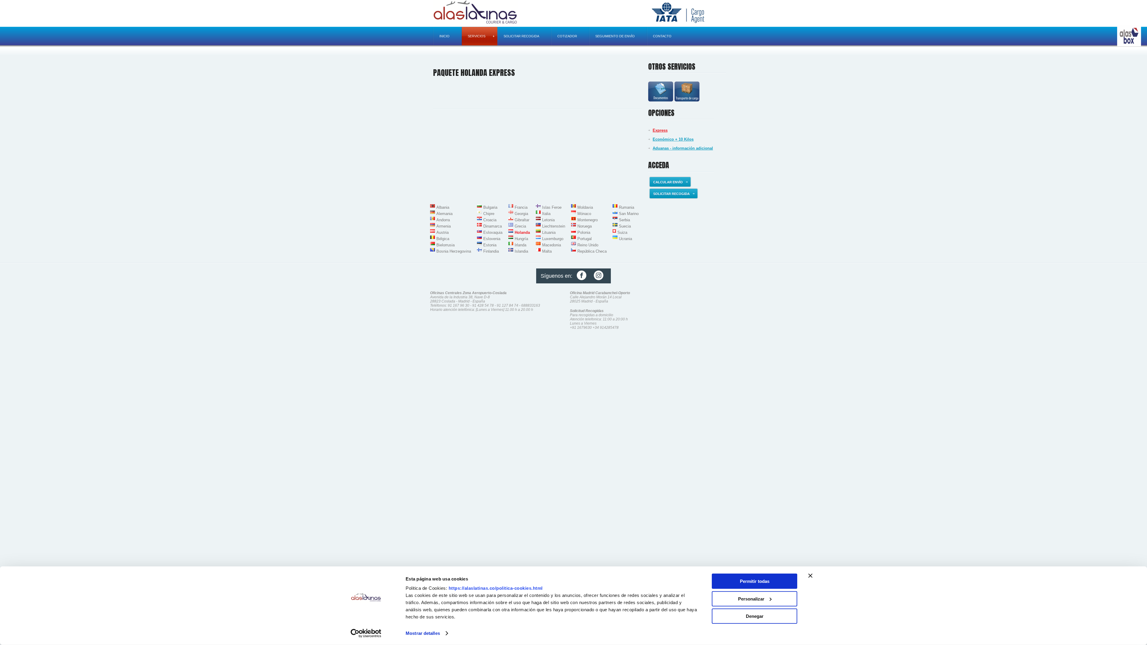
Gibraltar (522, 220)
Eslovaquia (492, 232)
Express (660, 130)
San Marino (629, 213)
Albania (442, 207)
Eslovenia (491, 238)
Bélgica (442, 238)
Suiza (622, 232)
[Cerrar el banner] (810, 576)
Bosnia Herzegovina (453, 251)
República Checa (592, 251)
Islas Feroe (552, 207)
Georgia (521, 213)
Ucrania (625, 238)
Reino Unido (587, 245)
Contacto (662, 36)
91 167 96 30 (458, 305)
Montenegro (587, 220)
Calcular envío (668, 182)
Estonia (489, 245)
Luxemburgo (552, 238)
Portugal (584, 238)
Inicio (444, 36)
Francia (521, 207)
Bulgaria (490, 207)
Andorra (443, 220)
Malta (547, 251)
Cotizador (567, 36)
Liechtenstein (553, 226)
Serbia (624, 220)
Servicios (476, 36)
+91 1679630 (581, 327)
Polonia (583, 232)
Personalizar (751, 598)
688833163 (530, 305)
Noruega (584, 226)
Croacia (489, 220)
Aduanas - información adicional (683, 148)
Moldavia (585, 207)
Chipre (488, 213)
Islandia (521, 251)
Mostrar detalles (423, 633)
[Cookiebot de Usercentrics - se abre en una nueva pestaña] (366, 633)
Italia (546, 213)
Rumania (626, 207)
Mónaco (584, 213)
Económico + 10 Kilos (673, 139)
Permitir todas (754, 581)
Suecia (625, 226)
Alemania (444, 213)
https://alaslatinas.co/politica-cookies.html (496, 588)
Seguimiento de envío (615, 36)
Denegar (754, 616)
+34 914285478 (606, 327)
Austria (442, 232)
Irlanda (520, 245)
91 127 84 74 (507, 305)
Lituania (549, 232)
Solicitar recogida (521, 36)
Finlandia (491, 251)
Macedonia (551, 245)
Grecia (520, 226)
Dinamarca (492, 226)
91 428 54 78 (483, 305)
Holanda (522, 232)
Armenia (443, 226)
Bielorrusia (445, 245)
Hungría (521, 238)
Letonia (548, 220)
